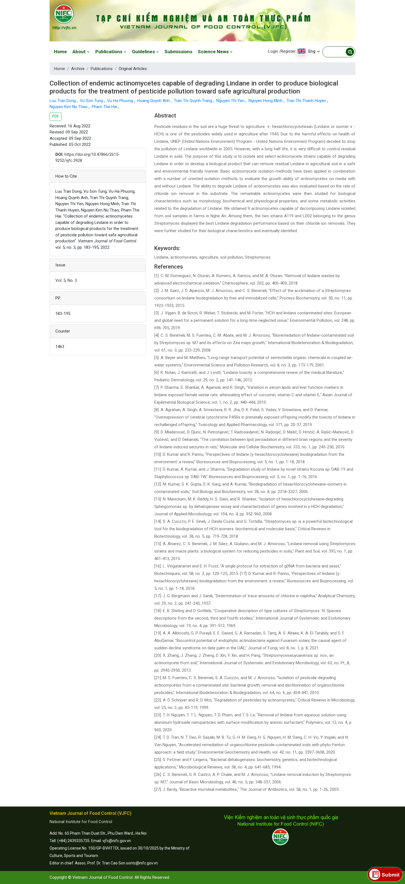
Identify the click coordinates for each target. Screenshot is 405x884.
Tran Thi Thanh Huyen (307, 100)
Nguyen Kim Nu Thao (69, 106)
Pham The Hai (105, 106)
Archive (78, 68)
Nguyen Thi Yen (230, 100)
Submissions (178, 51)
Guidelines (144, 51)
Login (273, 51)
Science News (214, 51)
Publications (109, 51)
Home (60, 51)
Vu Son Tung (92, 100)
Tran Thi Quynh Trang (193, 100)
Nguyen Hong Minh (266, 100)
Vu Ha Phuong (120, 100)
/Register (287, 51)
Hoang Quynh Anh (154, 100)
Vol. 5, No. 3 (66, 280)
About (79, 51)
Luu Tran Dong (63, 100)
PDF (55, 116)
